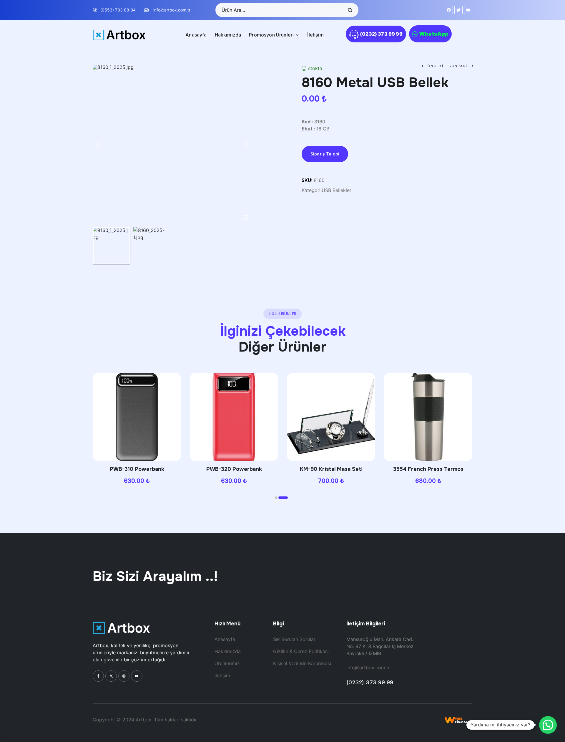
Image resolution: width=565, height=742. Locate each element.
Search (349, 10)
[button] (276, 497)
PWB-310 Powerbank (137, 469)
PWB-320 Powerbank (234, 469)
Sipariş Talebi (324, 153)
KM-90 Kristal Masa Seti (331, 469)
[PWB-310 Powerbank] (137, 417)
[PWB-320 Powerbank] (234, 417)
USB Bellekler (336, 190)
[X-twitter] (111, 676)
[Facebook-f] (98, 676)
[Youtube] (136, 676)
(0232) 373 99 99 (369, 682)
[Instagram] (123, 676)
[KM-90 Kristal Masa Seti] (331, 417)
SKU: (307, 180)
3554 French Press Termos (428, 469)
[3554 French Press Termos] (428, 417)
